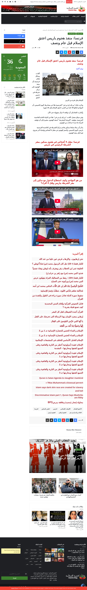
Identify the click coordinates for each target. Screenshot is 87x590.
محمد (32, 564)
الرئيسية (83, 16)
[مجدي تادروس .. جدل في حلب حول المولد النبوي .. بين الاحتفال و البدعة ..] (54, 550)
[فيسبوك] (81, 52)
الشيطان (32, 558)
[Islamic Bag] (76, 9)
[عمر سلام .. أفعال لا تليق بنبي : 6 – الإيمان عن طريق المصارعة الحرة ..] (48, 560)
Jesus (27, 549)
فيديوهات (32, 16)
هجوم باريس (51, 412)
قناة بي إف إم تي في (75, 412)
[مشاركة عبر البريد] (57, 52)
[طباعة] (47, 420)
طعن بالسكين (45, 409)
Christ (40, 549)
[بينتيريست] (69, 52)
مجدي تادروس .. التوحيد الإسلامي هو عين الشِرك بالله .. (9, 127)
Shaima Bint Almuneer (77, 47)
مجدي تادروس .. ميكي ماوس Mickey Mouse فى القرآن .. (9, 135)
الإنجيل (39, 555)
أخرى (25, 16)
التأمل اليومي (33, 555)
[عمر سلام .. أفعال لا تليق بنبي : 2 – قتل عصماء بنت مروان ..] (54, 560)
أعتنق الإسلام (77, 409)
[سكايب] (65, 52)
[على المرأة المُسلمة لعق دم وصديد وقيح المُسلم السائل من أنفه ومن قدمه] (57, 516)
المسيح (35, 561)
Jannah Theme (14, 588)
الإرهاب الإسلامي (65, 409)
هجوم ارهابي (62, 412)
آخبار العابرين (78, 450)
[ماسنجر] (61, 52)
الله (40, 561)
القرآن (26, 558)
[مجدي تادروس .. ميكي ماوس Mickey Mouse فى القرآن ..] (20, 136)
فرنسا (36, 409)
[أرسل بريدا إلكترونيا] (71, 47)
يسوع (40, 567)
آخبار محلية (70, 30)
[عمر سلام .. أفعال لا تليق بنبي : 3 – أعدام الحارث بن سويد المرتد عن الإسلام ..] (61, 560)
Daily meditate (33, 549)
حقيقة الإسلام (72, 33)
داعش (30, 561)
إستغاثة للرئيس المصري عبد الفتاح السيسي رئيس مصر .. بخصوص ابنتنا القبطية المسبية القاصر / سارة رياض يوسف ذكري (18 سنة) (76, 524)
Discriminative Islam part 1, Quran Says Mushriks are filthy (59, 396)
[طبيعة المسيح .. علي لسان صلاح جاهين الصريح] (39, 516)
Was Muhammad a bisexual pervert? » (64, 382)
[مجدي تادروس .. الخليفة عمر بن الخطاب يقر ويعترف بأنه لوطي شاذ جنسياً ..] (20, 116)
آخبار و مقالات (75, 16)
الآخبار (75, 30)
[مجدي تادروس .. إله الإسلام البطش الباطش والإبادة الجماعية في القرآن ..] (61, 550)
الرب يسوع (39, 558)
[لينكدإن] (73, 52)
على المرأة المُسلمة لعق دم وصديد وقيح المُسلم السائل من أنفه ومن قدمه (57, 524)
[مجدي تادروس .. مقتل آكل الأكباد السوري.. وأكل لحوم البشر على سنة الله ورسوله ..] (48, 555)
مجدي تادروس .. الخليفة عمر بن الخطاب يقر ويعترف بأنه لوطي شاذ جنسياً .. (9, 117)
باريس (55, 409)
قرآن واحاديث (54, 16)
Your (40, 552)
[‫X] (77, 52)
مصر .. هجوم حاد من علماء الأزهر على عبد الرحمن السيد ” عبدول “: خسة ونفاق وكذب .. (45, 1)
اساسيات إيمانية (65, 16)
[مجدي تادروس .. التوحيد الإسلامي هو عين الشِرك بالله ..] (20, 128)
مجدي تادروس (38, 564)
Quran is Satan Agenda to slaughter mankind (61, 378)
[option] (57, 456)
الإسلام (26, 552)
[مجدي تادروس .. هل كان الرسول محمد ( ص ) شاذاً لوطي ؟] (20, 94)
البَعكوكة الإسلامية (42, 16)
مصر (27, 564)
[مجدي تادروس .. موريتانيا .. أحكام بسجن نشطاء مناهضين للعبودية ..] (61, 555)
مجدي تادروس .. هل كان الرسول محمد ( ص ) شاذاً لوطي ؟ (9, 94)
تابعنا (19, 544)
